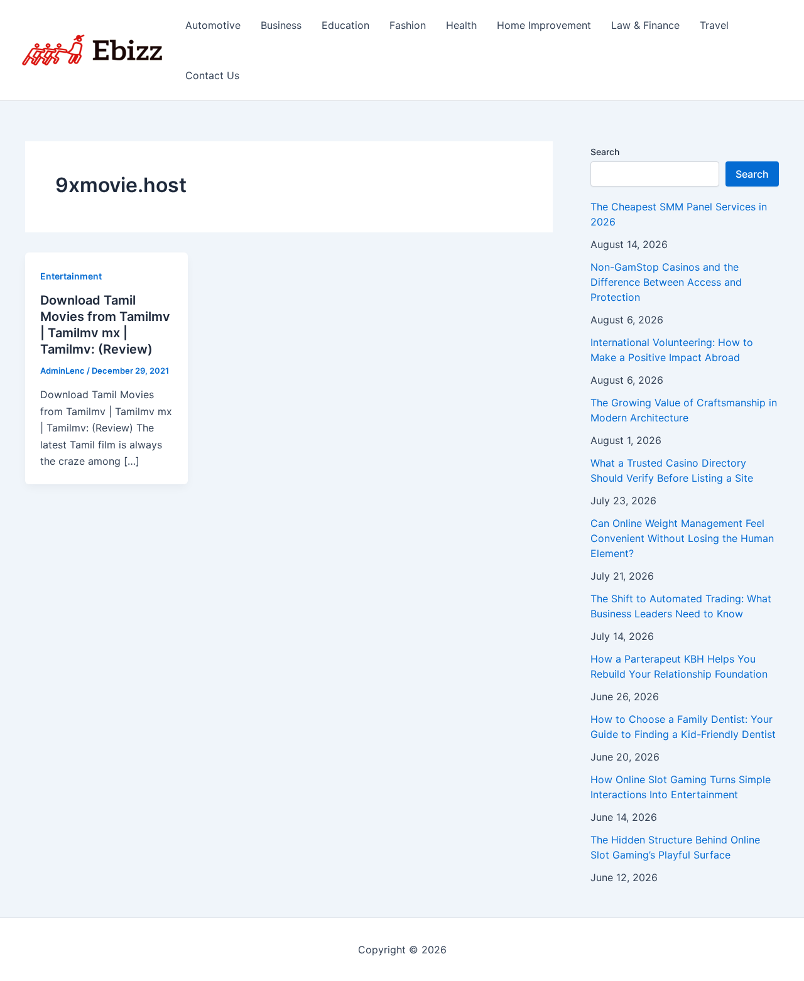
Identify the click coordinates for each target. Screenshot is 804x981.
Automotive (213, 25)
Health (461, 25)
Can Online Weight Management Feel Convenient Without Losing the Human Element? (682, 538)
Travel (714, 25)
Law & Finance (645, 25)
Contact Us (212, 75)
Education (345, 25)
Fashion (407, 25)
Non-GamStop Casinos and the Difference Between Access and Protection (666, 282)
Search (604, 151)
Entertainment (71, 276)
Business (281, 25)
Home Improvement (544, 25)
